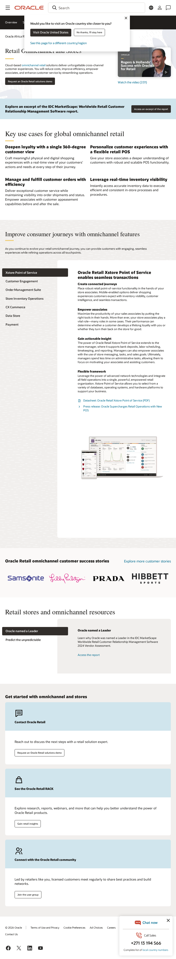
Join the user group (28, 894)
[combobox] (96, 8)
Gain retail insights (27, 823)
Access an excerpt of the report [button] (151, 109)
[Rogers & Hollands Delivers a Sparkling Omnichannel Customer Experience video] (144, 62)
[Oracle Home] (29, 8)
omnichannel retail (34, 65)
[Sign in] (159, 7)
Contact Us (11, 934)
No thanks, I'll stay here (89, 32)
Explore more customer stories (147, 561)
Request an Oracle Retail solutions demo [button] (30, 81)
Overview (11, 22)
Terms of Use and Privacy (44, 927)
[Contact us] (168, 7)
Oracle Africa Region (18, 36)
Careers (111, 927)
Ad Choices (96, 927)
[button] (7, 7)
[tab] (35, 272)
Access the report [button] (89, 655)
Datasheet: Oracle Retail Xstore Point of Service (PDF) (116, 400)
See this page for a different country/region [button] (58, 43)
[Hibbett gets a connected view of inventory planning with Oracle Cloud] (150, 578)
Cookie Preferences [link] (74, 927)
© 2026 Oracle (13, 927)
